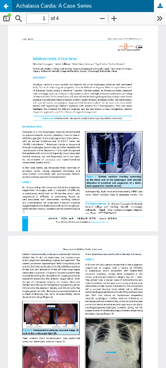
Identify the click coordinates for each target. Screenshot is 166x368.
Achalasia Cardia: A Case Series (54, 6)
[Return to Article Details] (6, 6)
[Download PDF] (160, 6)
